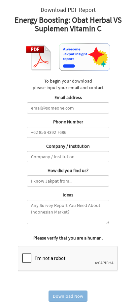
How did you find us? (68, 170)
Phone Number (68, 122)
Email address (68, 97)
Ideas (68, 195)
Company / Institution (68, 146)
